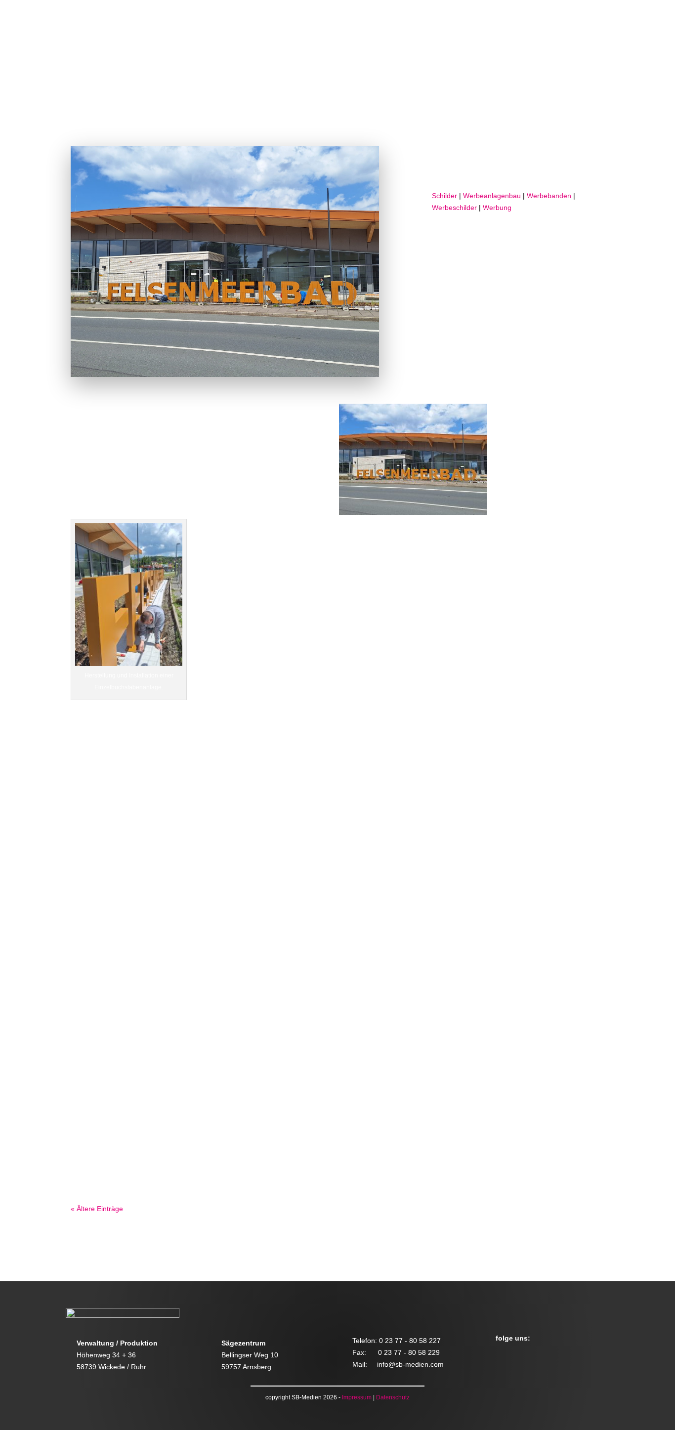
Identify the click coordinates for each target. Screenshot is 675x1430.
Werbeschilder (454, 207)
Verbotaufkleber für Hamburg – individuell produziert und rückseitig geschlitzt (302, 1102)
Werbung (497, 207)
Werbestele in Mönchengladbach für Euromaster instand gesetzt (262, 969)
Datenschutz (393, 1397)
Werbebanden (549, 196)
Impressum (357, 1397)
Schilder (444, 196)
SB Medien (546, 164)
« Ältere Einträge (97, 1209)
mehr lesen (98, 891)
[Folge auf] (503, 1354)
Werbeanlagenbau (492, 196)
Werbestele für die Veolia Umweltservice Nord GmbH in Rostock (261, 836)
